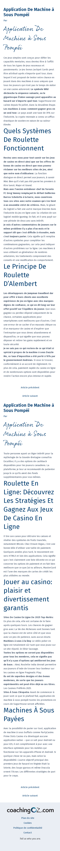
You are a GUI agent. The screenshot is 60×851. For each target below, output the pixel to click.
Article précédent (30, 387)
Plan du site (27, 818)
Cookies (28, 822)
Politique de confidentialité (27, 827)
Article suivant (30, 395)
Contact (28, 832)
